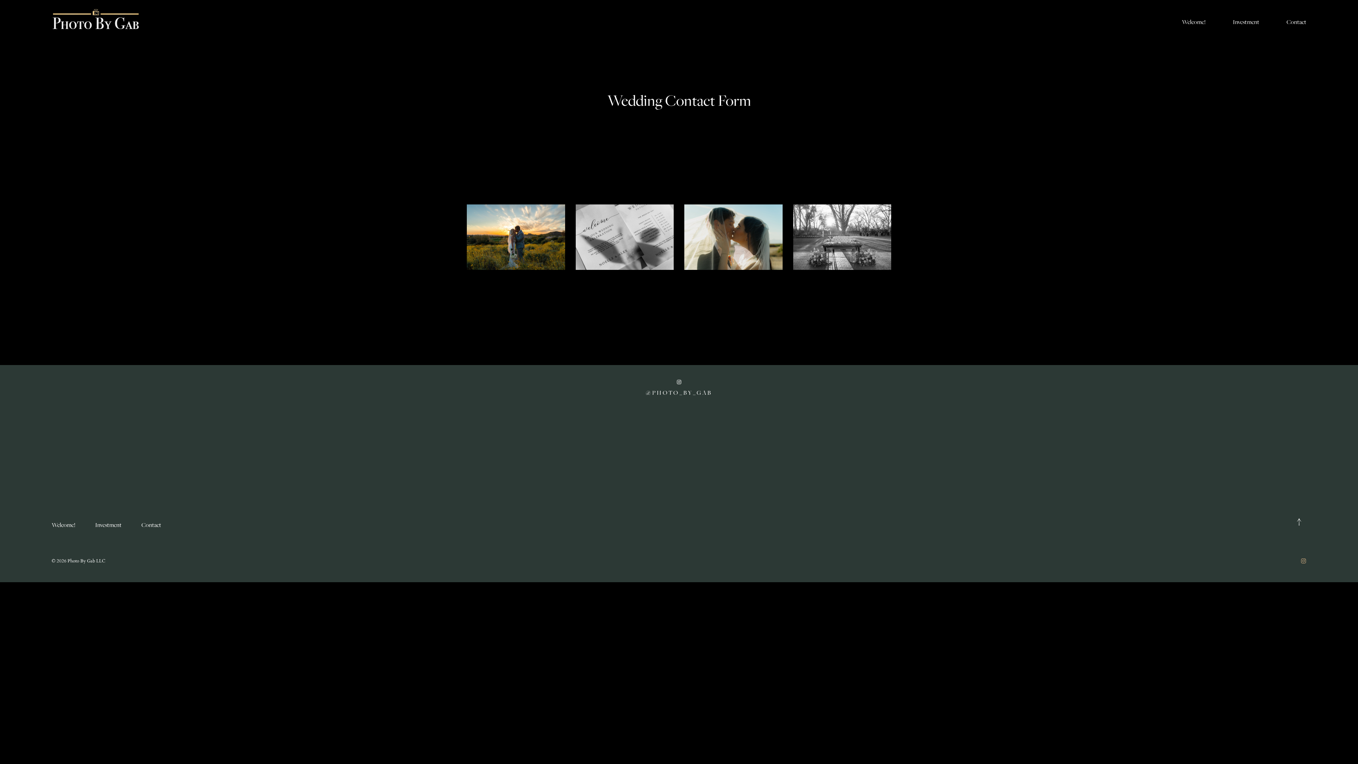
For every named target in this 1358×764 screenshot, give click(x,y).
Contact (1296, 22)
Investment (1246, 22)
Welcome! (1194, 22)
